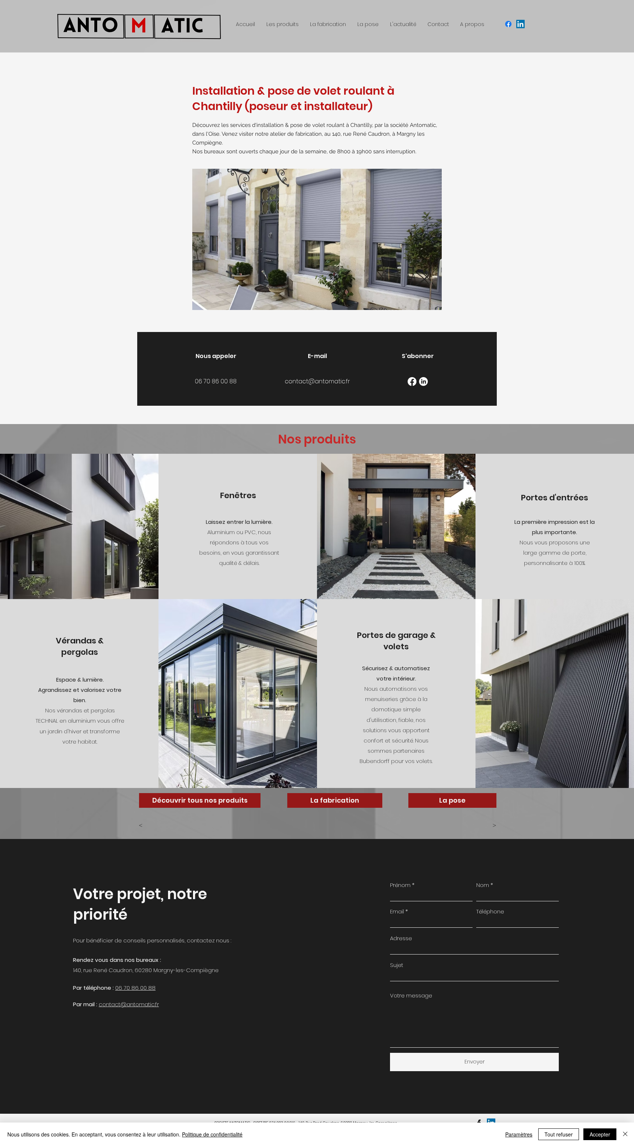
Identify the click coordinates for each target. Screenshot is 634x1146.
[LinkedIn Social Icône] (520, 24)
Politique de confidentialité (212, 1134)
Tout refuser (558, 1134)
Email (397, 911)
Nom (482, 885)
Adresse (401, 938)
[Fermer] (625, 1134)
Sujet (396, 965)
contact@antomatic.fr (129, 1004)
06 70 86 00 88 (135, 988)
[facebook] (508, 24)
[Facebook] (412, 381)
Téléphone (490, 911)
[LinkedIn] (423, 381)
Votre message (411, 995)
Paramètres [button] (518, 1134)
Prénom (400, 885)
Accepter (600, 1134)
